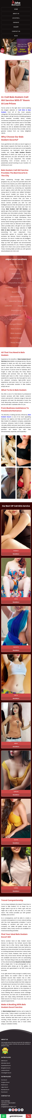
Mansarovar (16, 296)
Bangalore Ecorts (5, 1068)
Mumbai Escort (5, 1089)
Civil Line (22, 287)
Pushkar (9, 287)
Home (16, 9)
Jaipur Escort (4, 1087)
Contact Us (16, 31)
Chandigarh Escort (6, 1073)
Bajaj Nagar (16, 342)
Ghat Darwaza (16, 319)
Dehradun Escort (5, 1063)
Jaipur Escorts (16, 264)
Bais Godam (16, 333)
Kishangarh (16, 278)
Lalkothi (8, 306)
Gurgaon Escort (5, 1082)
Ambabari (16, 315)
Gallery (16, 27)
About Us (16, 13)
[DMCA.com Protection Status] (5, 1054)
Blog (16, 36)
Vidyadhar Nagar (16, 283)
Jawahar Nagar (16, 301)
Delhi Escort (4, 1061)
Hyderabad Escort (6, 1065)
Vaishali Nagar (16, 269)
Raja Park (16, 273)
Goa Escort (4, 1080)
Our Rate (16, 22)
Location (15, 18)
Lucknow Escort (5, 1070)
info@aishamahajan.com (8, 1107)
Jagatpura (22, 306)
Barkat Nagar (16, 338)
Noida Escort (4, 1085)
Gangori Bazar (16, 324)
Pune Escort (4, 1092)
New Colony (16, 329)
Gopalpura (16, 310)
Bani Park (16, 292)
